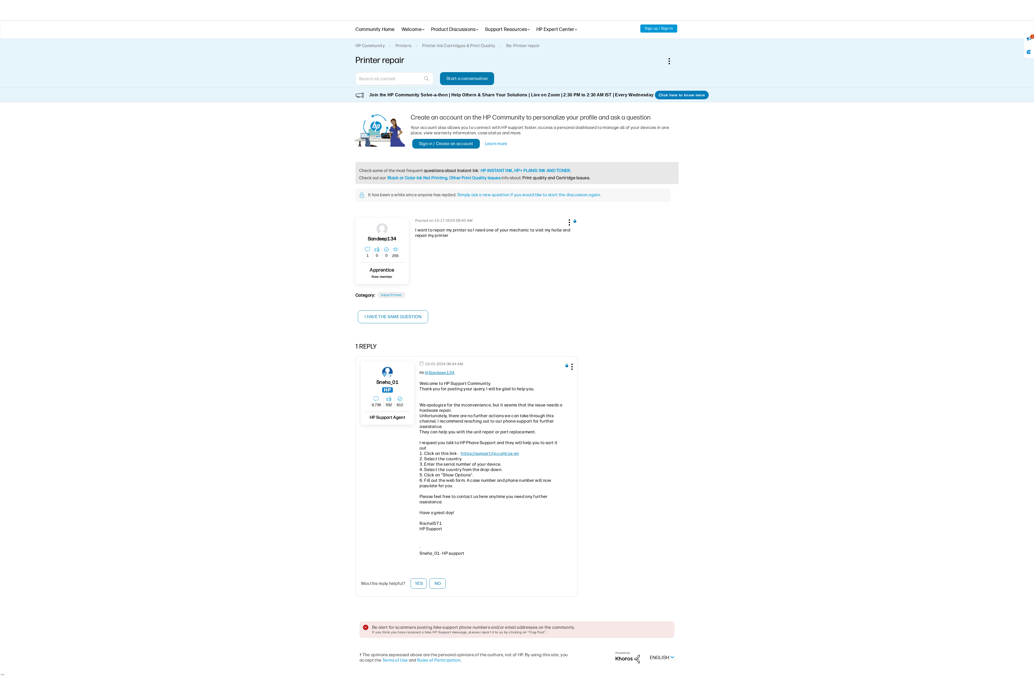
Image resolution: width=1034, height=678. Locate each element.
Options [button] (672, 61)
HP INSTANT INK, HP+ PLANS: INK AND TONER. (526, 170)
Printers (404, 45)
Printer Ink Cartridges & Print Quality (458, 45)
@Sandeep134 (440, 372)
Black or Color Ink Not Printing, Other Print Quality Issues (444, 177)
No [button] (438, 583)
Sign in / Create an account (446, 143)
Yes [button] (419, 583)
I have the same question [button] (393, 316)
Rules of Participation (438, 660)
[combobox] (394, 78)
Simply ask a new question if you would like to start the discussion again (528, 194)
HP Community (370, 45)
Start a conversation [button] (467, 78)
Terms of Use (395, 660)
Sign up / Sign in (659, 28)
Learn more (496, 143)
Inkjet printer (391, 295)
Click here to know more (682, 95)
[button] (569, 221)
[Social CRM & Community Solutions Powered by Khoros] (628, 657)
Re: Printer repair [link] (523, 45)
